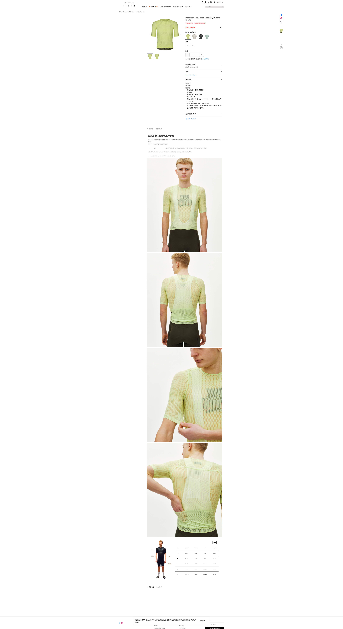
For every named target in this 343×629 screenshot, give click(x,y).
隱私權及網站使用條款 (159, 628)
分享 (188, 119)
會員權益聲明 (182, 628)
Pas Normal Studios (191, 75)
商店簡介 (156, 626)
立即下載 (206, 59)
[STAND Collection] (129, 5)
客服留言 (181, 626)
